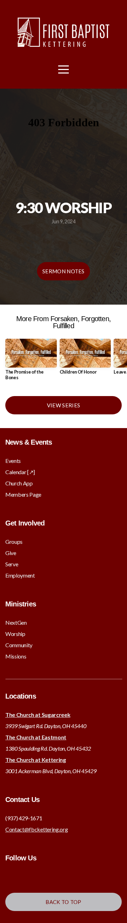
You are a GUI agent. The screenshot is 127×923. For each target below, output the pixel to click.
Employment (20, 575)
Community (18, 645)
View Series (63, 405)
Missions (15, 656)
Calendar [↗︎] (20, 472)
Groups (14, 541)
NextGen (16, 622)
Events (13, 460)
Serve (11, 564)
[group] (31, 362)
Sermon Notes (63, 271)
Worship (15, 633)
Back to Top (63, 902)
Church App (19, 483)
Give (10, 552)
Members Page (23, 494)
